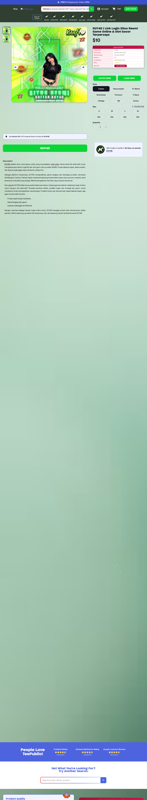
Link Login (55, 164)
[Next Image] (83, 67)
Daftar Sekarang (120, 65)
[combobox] (65, 9)
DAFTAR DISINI (105, 78)
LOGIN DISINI (129, 78)
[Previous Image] (16, 67)
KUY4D (45, 148)
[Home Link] (27, 9)
